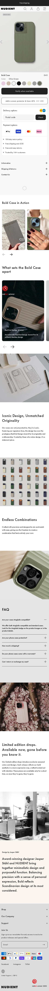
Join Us (4, 930)
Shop (3, 909)
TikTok (27, 964)
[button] (25, 8)
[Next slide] (11, 254)
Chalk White (14, 83)
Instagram (17, 964)
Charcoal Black (19, 83)
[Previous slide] (3, 254)
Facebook (5, 964)
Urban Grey (34, 83)
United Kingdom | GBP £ (9, 975)
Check (40, 117)
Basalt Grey (24, 83)
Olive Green (40, 83)
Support (4, 923)
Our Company (7, 916)
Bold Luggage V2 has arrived (24, 3)
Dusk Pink (3, 83)
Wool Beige (29, 83)
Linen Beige (9, 83)
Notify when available (24, 91)
